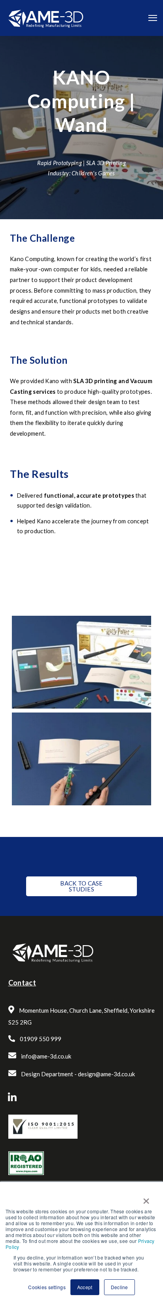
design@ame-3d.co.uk (106, 1073)
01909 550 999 (40, 1038)
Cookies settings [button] (47, 1287)
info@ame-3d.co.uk (46, 1056)
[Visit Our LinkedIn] (12, 1097)
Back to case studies (81, 886)
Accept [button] (85, 1287)
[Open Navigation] (152, 18)
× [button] (146, 1198)
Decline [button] (119, 1287)
